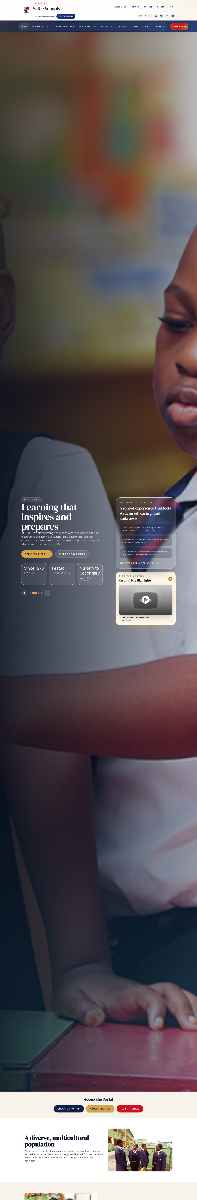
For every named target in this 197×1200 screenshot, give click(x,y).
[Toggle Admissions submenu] (95, 26)
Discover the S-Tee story (137, 563)
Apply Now (177, 26)
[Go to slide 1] (32, 593)
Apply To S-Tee (35, 554)
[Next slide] (47, 593)
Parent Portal (130, 1108)
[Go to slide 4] (41, 593)
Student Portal (100, 1108)
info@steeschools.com (44, 16)
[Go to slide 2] (36, 593)
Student (148, 7)
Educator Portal (69, 1108)
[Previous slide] (24, 593)
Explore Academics (72, 554)
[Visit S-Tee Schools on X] (161, 16)
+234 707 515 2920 (65, 16)
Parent (160, 7)
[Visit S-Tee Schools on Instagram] (167, 16)
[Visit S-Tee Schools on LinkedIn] (155, 16)
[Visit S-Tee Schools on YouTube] (172, 16)
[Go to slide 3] (39, 593)
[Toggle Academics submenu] (47, 26)
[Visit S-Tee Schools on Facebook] (150, 16)
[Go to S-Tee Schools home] (26, 10)
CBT (171, 7)
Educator (134, 7)
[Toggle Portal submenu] (111, 26)
